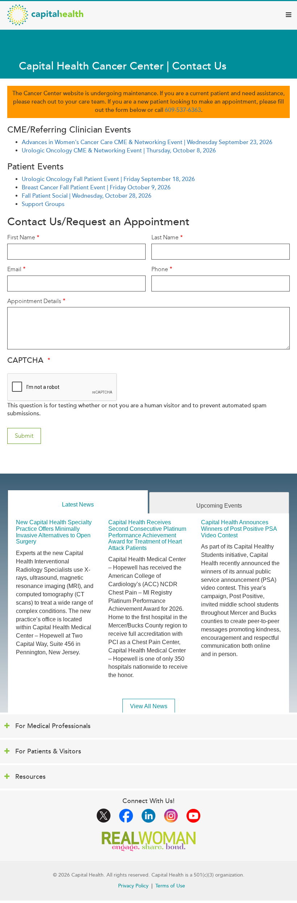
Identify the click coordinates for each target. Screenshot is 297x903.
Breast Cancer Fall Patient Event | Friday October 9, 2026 (96, 187)
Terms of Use (170, 886)
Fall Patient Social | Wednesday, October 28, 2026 (86, 196)
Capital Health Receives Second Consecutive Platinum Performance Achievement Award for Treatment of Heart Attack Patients (147, 535)
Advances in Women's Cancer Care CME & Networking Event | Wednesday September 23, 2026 (147, 142)
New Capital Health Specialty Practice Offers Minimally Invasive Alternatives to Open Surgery (54, 532)
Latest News (78, 504)
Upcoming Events (219, 506)
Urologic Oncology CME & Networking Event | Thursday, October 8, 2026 (119, 150)
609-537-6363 (183, 110)
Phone (159, 269)
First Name (21, 237)
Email (14, 269)
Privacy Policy (133, 886)
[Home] (45, 15)
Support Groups (43, 204)
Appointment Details (34, 301)
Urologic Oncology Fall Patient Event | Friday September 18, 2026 (108, 179)
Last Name (165, 237)
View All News (148, 706)
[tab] (78, 502)
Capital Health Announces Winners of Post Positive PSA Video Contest (239, 528)
